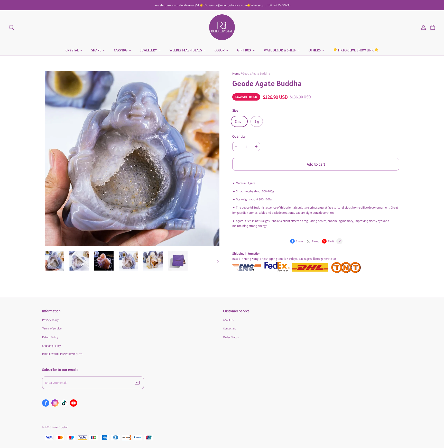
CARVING (120, 50)
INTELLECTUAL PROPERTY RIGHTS (62, 354)
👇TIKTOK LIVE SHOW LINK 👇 (356, 50)
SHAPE (96, 50)
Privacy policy (50, 320)
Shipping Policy (51, 345)
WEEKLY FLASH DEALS (186, 50)
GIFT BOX (244, 50)
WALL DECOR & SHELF (280, 50)
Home (236, 73)
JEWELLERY (148, 50)
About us (228, 320)
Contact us (229, 328)
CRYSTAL (72, 50)
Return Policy (50, 337)
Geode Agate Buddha (256, 73)
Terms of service (52, 328)
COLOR (220, 50)
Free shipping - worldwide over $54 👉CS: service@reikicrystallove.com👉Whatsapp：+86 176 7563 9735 (222, 5)
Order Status (231, 337)
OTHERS (315, 50)
